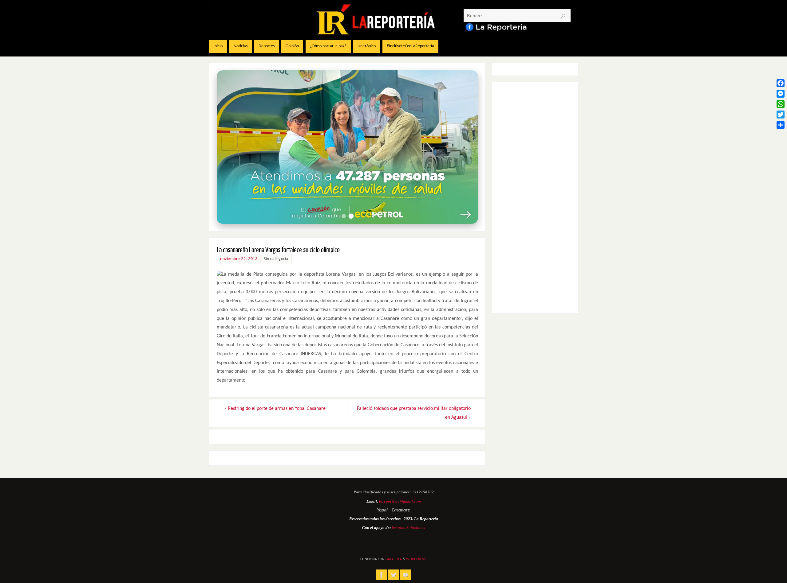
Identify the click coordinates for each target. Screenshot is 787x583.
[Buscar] (563, 16)
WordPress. (416, 559)
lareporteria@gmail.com (400, 501)
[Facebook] (780, 83)
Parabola (394, 559)
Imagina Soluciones (408, 527)
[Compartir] (780, 125)
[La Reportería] (381, 574)
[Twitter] (780, 114)
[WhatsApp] (780, 104)
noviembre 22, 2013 (238, 259)
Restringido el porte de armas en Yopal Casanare (275, 408)
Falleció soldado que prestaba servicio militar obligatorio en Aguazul (414, 413)
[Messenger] (780, 93)
